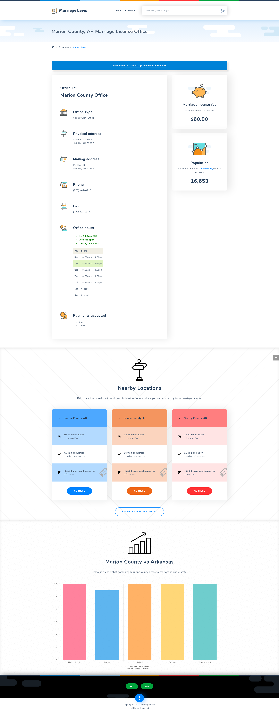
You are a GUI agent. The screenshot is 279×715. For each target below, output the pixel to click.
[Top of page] (139, 698)
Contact (130, 10)
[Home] (53, 47)
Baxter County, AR (75, 418)
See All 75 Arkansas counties (139, 511)
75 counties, (206, 168)
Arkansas (64, 47)
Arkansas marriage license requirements (143, 65)
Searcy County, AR (195, 418)
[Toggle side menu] (276, 357)
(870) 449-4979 (82, 212)
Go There (79, 491)
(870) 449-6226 (82, 190)
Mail (147, 686)
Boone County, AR (135, 418)
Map (118, 10)
